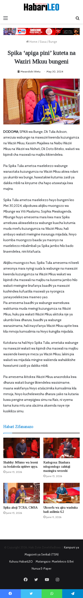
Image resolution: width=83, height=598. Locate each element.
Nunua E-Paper (41, 568)
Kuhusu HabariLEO (21, 561)
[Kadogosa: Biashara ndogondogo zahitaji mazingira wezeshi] (61, 448)
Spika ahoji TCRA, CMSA (20, 507)
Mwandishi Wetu (31, 71)
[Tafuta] (77, 18)
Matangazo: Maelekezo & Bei (55, 561)
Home (33, 41)
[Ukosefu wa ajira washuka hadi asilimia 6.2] (61, 493)
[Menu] (5, 18)
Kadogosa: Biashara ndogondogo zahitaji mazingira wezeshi (56, 466)
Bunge (53, 41)
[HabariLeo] (41, 7)
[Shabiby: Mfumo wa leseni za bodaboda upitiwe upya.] (21, 448)
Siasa (43, 41)
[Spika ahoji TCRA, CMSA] (21, 493)
